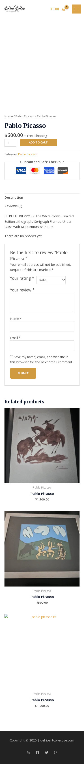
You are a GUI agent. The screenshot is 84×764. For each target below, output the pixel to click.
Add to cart (38, 142)
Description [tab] (13, 197)
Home (8, 116)
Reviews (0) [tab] (13, 206)
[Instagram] (56, 752)
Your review (22, 290)
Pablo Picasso (24, 116)
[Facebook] (37, 752)
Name (16, 318)
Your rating (22, 278)
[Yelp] (28, 752)
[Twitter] (46, 752)
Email (15, 337)
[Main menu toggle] (76, 9)
